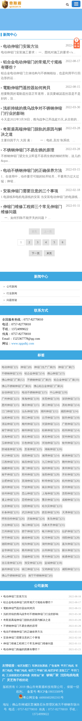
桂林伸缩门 (50, 430)
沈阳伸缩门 (30, 506)
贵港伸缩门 (33, 449)
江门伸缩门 (10, 411)
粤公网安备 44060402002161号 (43, 697)
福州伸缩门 (50, 468)
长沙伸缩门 (10, 455)
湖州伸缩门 (50, 543)
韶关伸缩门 (71, 417)
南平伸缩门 (10, 474)
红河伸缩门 (50, 537)
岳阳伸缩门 (30, 455)
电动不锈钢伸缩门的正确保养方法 (32, 170)
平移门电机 (20, 670)
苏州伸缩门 (71, 487)
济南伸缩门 (36, 518)
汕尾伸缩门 (10, 417)
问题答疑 (12, 300)
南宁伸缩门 (10, 430)
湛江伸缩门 (50, 405)
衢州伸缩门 (30, 550)
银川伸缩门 (50, 531)
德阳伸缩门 (10, 543)
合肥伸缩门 (10, 480)
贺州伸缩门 (71, 436)
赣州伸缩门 (71, 461)
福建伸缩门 (10, 468)
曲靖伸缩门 (30, 537)
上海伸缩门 (50, 493)
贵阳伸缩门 (71, 493)
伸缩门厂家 (66, 367)
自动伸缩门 (10, 392)
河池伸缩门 (50, 442)
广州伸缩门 (10, 398)
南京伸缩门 (50, 487)
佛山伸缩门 (56, 373)
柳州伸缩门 (30, 430)
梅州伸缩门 (30, 424)
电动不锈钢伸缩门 (34, 392)
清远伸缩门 (10, 424)
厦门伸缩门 (30, 468)
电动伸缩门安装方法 (20, 46)
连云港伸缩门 (12, 562)
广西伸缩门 (71, 424)
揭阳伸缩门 (69, 411)
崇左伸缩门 (30, 436)
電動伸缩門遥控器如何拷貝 (26, 88)
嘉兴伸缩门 (71, 543)
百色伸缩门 (30, 442)
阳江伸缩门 (30, 417)
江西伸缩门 (10, 461)
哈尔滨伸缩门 (52, 506)
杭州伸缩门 (71, 480)
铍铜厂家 (52, 675)
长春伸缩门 (10, 512)
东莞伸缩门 (50, 398)
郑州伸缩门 (30, 474)
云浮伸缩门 (50, 417)
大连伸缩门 (10, 525)
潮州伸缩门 (49, 411)
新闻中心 (10, 34)
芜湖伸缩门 (30, 480)
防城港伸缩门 (12, 449)
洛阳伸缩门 (50, 474)
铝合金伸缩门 (34, 373)
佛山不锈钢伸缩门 (14, 575)
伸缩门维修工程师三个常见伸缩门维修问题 (31, 209)
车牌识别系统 (40, 665)
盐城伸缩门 (53, 562)
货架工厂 (64, 670)
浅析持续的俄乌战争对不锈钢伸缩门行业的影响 (31, 111)
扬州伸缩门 (10, 569)
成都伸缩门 (71, 499)
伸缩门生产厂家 (45, 367)
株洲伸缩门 (71, 455)
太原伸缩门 (10, 506)
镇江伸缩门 (30, 569)
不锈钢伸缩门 (12, 373)
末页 (49, 253)
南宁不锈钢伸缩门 (40, 575)
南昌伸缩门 (30, 461)
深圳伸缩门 (71, 398)
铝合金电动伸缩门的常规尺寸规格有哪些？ (31, 64)
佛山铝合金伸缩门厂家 (48, 386)
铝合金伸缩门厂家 (66, 379)
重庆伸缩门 (50, 499)
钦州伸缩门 (71, 442)
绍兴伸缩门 (30, 543)
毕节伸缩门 (10, 537)
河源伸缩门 (50, 424)
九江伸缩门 (50, 461)
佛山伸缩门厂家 (13, 379)
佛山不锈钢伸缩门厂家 (16, 386)
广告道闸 (54, 665)
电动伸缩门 (10, 367)
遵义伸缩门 (10, 499)
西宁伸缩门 (30, 531)
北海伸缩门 (10, 436)
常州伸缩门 (50, 556)
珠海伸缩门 (30, 398)
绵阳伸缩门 (71, 537)
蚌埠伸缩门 (50, 480)
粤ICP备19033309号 (50, 691)
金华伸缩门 (10, 550)
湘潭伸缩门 (50, 455)
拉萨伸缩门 (71, 531)
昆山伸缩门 (30, 493)
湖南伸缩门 (53, 449)
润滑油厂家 (37, 675)
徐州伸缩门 (10, 493)
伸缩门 (26, 367)
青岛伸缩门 (56, 518)
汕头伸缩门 (30, 411)
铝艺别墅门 (24, 665)
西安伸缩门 (50, 512)
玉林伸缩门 (10, 442)
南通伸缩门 (71, 556)
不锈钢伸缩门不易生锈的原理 (28, 150)
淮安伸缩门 (33, 562)
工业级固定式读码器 (18, 675)
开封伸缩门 (71, 474)
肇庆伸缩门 (30, 405)
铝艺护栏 (53, 670)
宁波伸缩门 (30, 487)
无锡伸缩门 (30, 556)
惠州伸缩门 (10, 405)
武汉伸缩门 (30, 512)
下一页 (36, 253)
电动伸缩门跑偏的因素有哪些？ (21, 649)
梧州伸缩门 (71, 430)
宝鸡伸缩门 (50, 569)
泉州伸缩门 (71, 468)
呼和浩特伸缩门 (13, 518)
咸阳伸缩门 (71, 569)
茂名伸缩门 (71, 405)
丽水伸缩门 (71, 550)
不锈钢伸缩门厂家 (39, 379)
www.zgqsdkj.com (22, 343)
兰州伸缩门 (10, 531)
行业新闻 (12, 293)
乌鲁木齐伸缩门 (53, 525)
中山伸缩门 (58, 392)
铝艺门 (32, 670)
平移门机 (42, 670)
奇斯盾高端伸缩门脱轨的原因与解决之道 (31, 132)
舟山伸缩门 (10, 556)
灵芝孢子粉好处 (17, 680)
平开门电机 (67, 665)
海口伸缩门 (30, 525)
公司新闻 (12, 286)
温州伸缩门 (10, 487)
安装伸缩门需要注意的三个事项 (30, 191)
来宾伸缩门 (50, 436)
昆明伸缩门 (30, 499)
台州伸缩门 (50, 550)
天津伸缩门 (71, 512)
